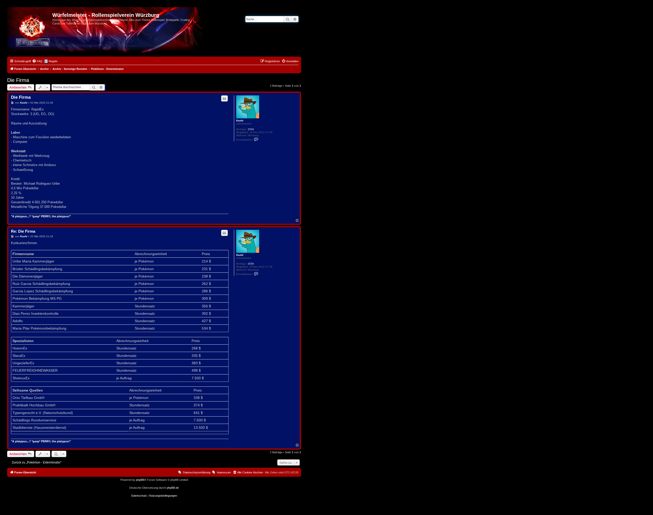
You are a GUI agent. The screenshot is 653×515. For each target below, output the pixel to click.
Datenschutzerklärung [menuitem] (196, 472)
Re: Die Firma (23, 231)
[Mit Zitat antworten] (224, 98)
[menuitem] (37, 61)
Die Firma (18, 80)
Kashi (239, 120)
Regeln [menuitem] (53, 61)
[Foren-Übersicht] (30, 16)
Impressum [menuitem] (224, 472)
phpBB (140, 479)
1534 (251, 129)
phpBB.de (173, 487)
